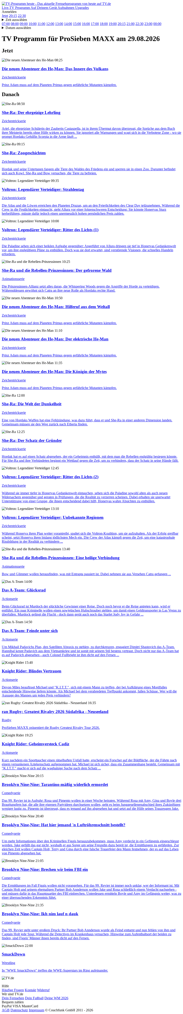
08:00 (15, 24)
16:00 (86, 24)
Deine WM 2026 (56, 998)
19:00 (113, 24)
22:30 (22, 16)
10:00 (33, 24)
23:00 (148, 24)
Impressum (36, 1010)
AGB (6, 1010)
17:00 (95, 24)
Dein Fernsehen (13, 998)
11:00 (41, 24)
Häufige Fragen (13, 990)
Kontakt (30, 990)
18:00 (104, 24)
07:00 (6, 24)
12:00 (50, 24)
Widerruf (43, 990)
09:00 (24, 24)
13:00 (59, 24)
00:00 (157, 24)
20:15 (13, 16)
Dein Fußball (34, 998)
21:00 (131, 24)
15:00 (77, 24)
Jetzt (5, 16)
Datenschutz (19, 1010)
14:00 (68, 24)
